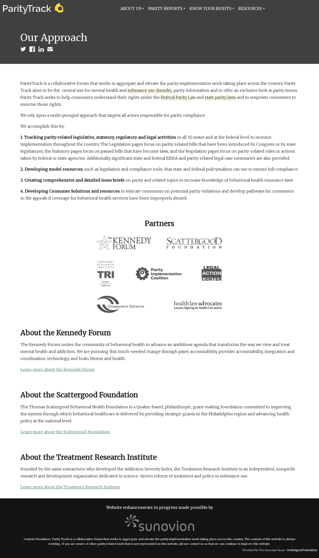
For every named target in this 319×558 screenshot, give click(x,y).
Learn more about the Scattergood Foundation (65, 431)
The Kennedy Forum (272, 550)
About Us (130, 8)
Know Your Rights (210, 8)
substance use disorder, (150, 90)
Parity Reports (165, 8)
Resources (250, 8)
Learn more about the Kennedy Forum (57, 369)
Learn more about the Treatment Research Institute (70, 486)
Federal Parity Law (178, 97)
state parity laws (220, 97)
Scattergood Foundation (302, 550)
